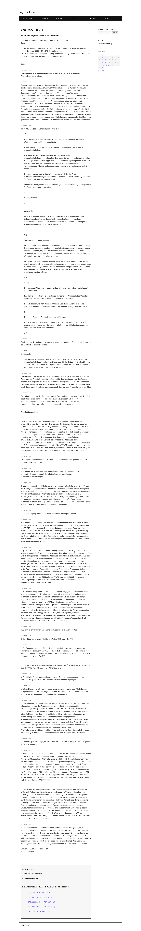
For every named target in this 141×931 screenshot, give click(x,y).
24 (106, 65)
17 (106, 62)
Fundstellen (59, 18)
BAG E (74, 18)
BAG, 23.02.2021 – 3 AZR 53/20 (39, 893)
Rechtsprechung (27, 18)
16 (103, 62)
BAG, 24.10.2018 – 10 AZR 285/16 (40, 897)
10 (106, 60)
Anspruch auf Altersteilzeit (33, 873)
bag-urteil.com (27, 12)
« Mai (99, 70)
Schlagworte (92, 18)
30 (103, 68)
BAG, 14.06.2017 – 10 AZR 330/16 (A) (41, 902)
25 (109, 65)
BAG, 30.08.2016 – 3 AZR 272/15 (39, 911)
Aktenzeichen (43, 18)
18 (109, 62)
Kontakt (107, 18)
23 (103, 65)
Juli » (104, 70)
